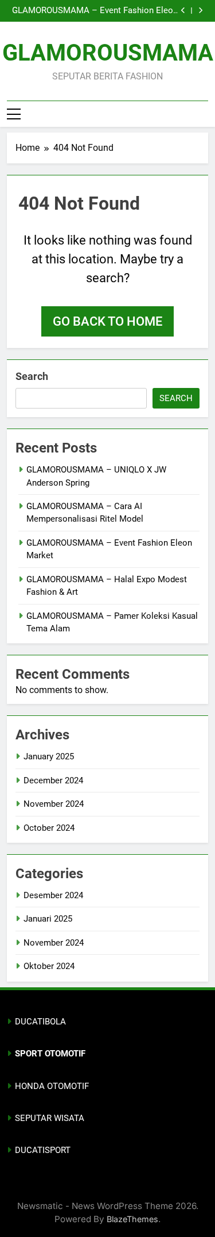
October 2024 (49, 828)
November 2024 (54, 804)
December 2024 (53, 780)
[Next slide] (200, 10)
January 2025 (49, 756)
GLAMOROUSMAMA (107, 52)
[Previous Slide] (183, 10)
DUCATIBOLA (40, 1021)
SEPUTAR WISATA (49, 1118)
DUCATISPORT (43, 1150)
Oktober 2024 (49, 966)
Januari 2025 (48, 919)
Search (31, 376)
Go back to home (107, 321)
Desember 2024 (53, 895)
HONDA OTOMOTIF (52, 1086)
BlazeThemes (132, 1219)
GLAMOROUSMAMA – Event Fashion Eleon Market (95, 10)
